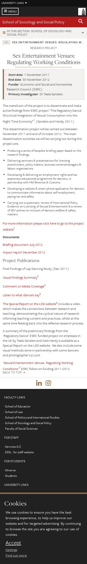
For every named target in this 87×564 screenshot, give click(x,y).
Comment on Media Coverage (23, 286)
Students (11, 475)
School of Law (14, 412)
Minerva (10, 470)
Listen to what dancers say (21, 295)
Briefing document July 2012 (23, 244)
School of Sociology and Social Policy (33, 22)
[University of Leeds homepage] (82, 11)
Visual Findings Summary (20, 277)
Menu (12, 11)
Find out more (16, 555)
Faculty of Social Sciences (21, 428)
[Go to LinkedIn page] (39, 383)
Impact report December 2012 (24, 252)
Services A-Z (13, 446)
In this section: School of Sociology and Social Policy (39, 33)
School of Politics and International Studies (32, 417)
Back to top (12, 372)
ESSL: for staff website (19, 452)
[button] (81, 22)
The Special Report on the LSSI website (29, 303)
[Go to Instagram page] (48, 383)
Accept (13, 543)
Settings (11, 549)
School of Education (17, 406)
